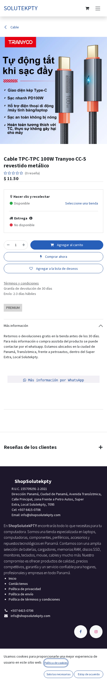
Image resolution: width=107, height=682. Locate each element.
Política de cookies (55, 663)
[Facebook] (80, 631)
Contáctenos (18, 583)
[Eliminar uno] (8, 245)
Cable (14, 27)
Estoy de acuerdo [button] (89, 674)
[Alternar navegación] (97, 8)
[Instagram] (96, 631)
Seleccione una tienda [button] (81, 203)
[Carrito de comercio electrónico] (87, 8)
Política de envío (21, 594)
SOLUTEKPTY (21, 8)
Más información (16, 325)
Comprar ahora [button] (55, 256)
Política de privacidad (25, 589)
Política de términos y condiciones (34, 599)
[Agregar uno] (23, 245)
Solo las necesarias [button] (58, 674)
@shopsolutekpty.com (43, 515)
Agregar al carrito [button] (69, 245)
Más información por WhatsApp (55, 380)
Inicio (12, 578)
